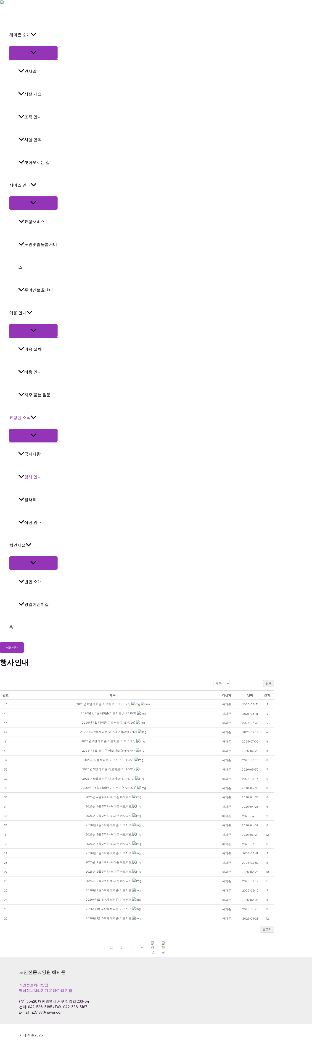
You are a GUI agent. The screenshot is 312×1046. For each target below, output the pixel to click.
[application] (34, 34)
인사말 (30, 71)
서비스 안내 (20, 185)
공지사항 (32, 454)
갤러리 (30, 499)
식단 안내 (33, 522)
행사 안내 (33, 476)
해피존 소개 (20, 34)
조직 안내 (33, 116)
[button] (111, 948)
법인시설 (17, 545)
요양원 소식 (20, 417)
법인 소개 (33, 581)
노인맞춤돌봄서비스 (37, 256)
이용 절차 (33, 349)
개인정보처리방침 (33, 984)
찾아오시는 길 (37, 162)
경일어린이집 (36, 604)
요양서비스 (34, 221)
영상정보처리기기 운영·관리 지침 (45, 990)
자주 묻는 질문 (37, 394)
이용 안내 (17, 312)
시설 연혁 (33, 139)
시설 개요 (33, 94)
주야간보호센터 (38, 290)
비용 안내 (33, 372)
